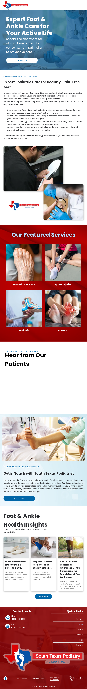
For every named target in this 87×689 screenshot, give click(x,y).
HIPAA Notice (22, 679)
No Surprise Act (38, 679)
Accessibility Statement (54, 678)
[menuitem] (68, 619)
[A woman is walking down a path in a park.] (70, 547)
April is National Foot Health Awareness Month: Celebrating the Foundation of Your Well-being (70, 569)
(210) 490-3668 (18, 619)
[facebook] (5, 678)
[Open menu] (81, 5)
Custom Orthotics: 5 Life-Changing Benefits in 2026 (16, 564)
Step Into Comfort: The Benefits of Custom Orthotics (42, 564)
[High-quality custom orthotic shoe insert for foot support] (16, 547)
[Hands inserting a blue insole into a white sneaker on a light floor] (43, 547)
